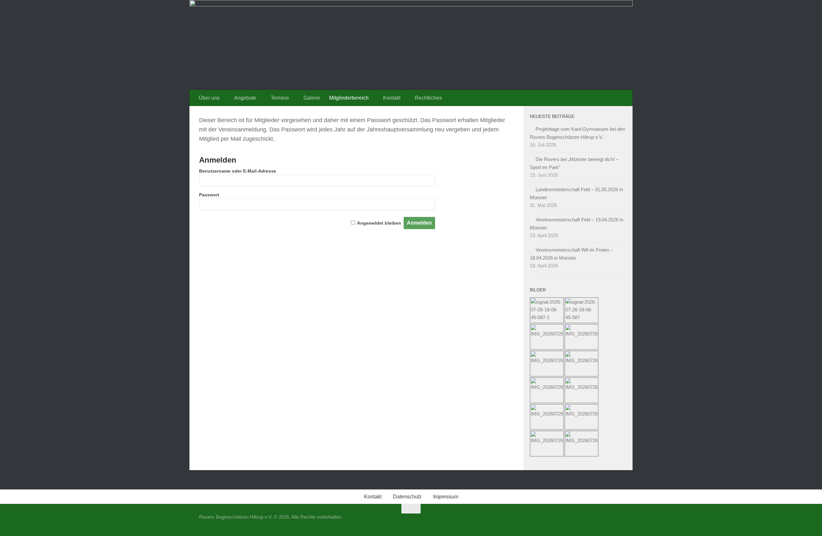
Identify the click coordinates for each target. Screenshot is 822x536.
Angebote (245, 98)
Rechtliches (428, 98)
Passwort (209, 194)
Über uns (209, 98)
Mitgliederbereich (349, 98)
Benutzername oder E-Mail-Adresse (237, 171)
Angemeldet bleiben (379, 223)
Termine (280, 98)
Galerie (311, 98)
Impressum (445, 496)
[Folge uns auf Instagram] (618, 521)
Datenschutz (407, 496)
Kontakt (391, 98)
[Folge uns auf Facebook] (606, 521)
